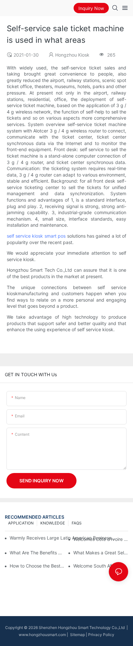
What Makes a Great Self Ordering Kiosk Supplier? (100, 552)
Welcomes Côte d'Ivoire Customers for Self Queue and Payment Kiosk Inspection (100, 539)
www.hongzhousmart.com (42, 634)
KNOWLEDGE (52, 523)
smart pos (55, 236)
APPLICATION (21, 523)
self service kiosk (25, 236)
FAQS (77, 523)
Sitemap (77, 634)
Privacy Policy (101, 634)
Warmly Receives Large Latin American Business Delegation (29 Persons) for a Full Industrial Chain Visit (63, 538)
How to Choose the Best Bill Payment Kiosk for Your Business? (37, 566)
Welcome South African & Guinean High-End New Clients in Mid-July (100, 566)
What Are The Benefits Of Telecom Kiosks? (37, 552)
